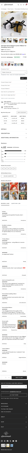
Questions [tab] (15, 203)
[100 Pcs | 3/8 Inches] (12, 64)
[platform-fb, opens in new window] (7, 441)
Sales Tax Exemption (6, 411)
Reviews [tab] (5, 203)
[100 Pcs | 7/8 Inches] (2, 64)
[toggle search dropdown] (18, 4)
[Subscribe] (25, 386)
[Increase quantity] (8, 377)
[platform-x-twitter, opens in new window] (10, 441)
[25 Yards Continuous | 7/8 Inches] (18, 64)
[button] (3, 40)
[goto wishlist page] (23, 4)
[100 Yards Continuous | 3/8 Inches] (5, 64)
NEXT (22, 78)
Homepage (3, 9)
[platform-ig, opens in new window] (2, 441)
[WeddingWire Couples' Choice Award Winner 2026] (7, 445)
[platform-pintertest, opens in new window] (16, 441)
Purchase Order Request (7, 409)
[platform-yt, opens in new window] (13, 441)
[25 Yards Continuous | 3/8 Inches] (15, 64)
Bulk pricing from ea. (8, 51)
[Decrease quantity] (2, 377)
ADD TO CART (19, 377)
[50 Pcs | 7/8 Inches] (22, 64)
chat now (15, 395)
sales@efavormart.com (15, 391)
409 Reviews (10, 57)
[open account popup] (21, 4)
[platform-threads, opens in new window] (4, 441)
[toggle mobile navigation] (2, 4)
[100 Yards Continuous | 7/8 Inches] (9, 64)
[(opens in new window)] (3, 445)
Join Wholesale (4, 406)
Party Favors (10, 9)
